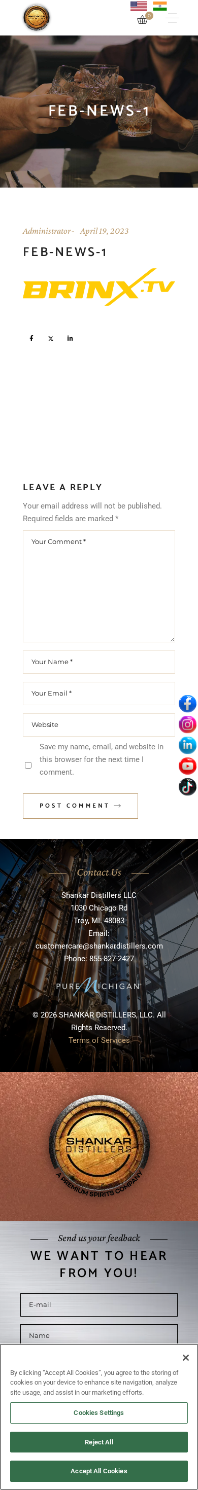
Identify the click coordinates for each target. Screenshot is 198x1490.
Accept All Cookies (99, 1471)
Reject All (99, 1442)
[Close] (186, 1358)
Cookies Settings (99, 1412)
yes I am (95, 774)
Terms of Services (99, 847)
